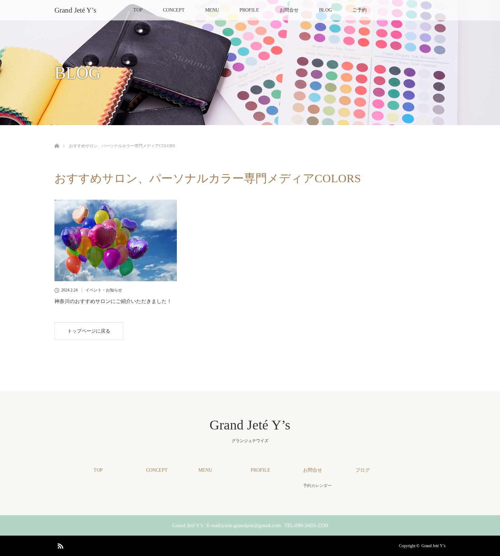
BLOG (325, 10)
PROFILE (249, 10)
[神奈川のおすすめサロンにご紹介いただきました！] (115, 240)
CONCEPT (174, 10)
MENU (212, 10)
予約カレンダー (317, 485)
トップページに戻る (88, 331)
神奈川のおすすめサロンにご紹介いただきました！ (113, 301)
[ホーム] (56, 137)
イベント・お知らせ (103, 290)
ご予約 (359, 10)
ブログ (362, 470)
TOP (138, 10)
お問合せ (289, 10)
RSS (59, 545)
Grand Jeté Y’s (75, 10)
